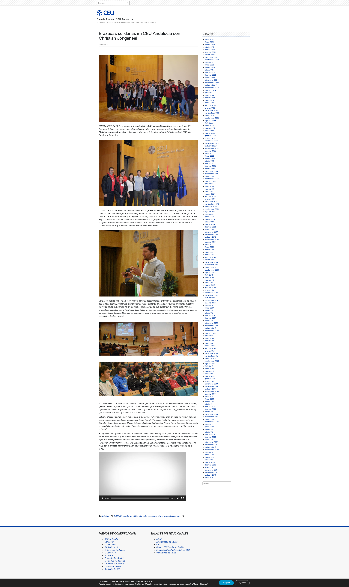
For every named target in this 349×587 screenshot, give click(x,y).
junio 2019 (209, 247)
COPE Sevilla (110, 544)
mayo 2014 (209, 401)
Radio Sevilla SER (112, 569)
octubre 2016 (210, 328)
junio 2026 (209, 42)
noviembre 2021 (211, 174)
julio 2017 (209, 305)
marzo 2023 (210, 133)
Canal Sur (109, 542)
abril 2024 (209, 100)
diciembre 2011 (211, 470)
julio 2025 (209, 62)
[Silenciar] (178, 498)
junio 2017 (209, 308)
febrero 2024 (210, 105)
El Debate (109, 555)
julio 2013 (209, 424)
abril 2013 (209, 432)
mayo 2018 (209, 280)
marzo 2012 (210, 462)
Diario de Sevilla (112, 547)
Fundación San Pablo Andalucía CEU (173, 550)
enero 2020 (210, 229)
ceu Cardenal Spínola (132, 516)
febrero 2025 (210, 75)
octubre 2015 (210, 358)
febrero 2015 (210, 379)
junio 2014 (209, 399)
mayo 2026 (210, 44)
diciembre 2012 (211, 442)
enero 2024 (210, 108)
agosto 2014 (210, 394)
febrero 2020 (210, 227)
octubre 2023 (210, 115)
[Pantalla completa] (182, 498)
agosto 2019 (210, 242)
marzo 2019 (210, 255)
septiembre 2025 (212, 60)
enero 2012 (209, 467)
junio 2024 (209, 95)
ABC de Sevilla (111, 539)
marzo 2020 (210, 224)
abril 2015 (209, 374)
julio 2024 (209, 93)
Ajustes (242, 582)
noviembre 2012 (211, 444)
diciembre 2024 (211, 80)
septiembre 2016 (212, 331)
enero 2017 (209, 320)
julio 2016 (209, 336)
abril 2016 (209, 343)
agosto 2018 (210, 272)
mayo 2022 (210, 158)
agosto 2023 (210, 120)
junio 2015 (209, 368)
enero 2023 (210, 138)
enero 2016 (209, 351)
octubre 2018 (210, 267)
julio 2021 (209, 184)
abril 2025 (209, 70)
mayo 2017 (209, 310)
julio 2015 (209, 366)
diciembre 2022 (211, 141)
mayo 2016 (209, 341)
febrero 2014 (210, 409)
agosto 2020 (210, 212)
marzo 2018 (210, 285)
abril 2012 (209, 460)
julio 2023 (209, 123)
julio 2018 (209, 275)
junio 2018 (209, 277)
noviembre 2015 (211, 356)
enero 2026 (210, 55)
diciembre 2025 (211, 57)
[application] (142, 476)
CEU (158, 544)
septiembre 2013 (212, 422)
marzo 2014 (210, 406)
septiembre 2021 (212, 179)
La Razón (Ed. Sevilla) (114, 563)
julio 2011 (209, 477)
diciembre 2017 (211, 293)
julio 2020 (209, 214)
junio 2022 (209, 156)
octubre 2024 (210, 85)
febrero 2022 (210, 166)
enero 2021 (209, 199)
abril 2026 (209, 47)
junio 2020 (209, 217)
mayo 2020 (210, 219)
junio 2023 (209, 125)
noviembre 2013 (211, 417)
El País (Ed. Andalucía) (115, 561)
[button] (142, 476)
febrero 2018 (210, 287)
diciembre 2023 (211, 110)
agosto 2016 (210, 333)
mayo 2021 (209, 189)
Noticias (105, 516)
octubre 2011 (210, 475)
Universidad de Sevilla (166, 553)
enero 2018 (209, 290)
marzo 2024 (210, 103)
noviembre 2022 (212, 143)
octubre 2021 (210, 176)
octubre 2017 (210, 298)
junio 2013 (209, 427)
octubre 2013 (210, 419)
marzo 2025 (210, 72)
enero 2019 (209, 260)
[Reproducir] (102, 498)
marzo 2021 (210, 194)
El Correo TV (110, 553)
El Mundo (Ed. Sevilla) (114, 558)
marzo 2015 (210, 376)
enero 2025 (210, 77)
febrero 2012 (210, 465)
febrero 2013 (210, 437)
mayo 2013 (209, 429)
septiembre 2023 (212, 118)
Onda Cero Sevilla (113, 566)
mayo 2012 (209, 457)
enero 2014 (209, 412)
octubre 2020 (210, 206)
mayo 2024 (210, 98)
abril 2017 (209, 313)
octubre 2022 (210, 146)
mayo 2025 (210, 67)
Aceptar (226, 582)
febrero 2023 (210, 136)
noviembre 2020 (212, 204)
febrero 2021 (210, 196)
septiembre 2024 (212, 87)
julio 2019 (209, 244)
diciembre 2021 (211, 171)
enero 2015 (209, 381)
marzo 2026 (210, 50)
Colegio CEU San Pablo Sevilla (170, 547)
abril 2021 (209, 191)
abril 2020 (209, 222)
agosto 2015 (210, 363)
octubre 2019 (210, 237)
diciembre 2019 (211, 232)
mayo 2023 (210, 128)
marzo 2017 (210, 315)
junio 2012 (209, 455)
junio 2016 (209, 338)
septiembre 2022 (212, 148)
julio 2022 (209, 153)
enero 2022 (210, 168)
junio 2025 (209, 65)
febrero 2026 (210, 52)
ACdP (159, 539)
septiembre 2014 (212, 391)
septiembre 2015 (212, 361)
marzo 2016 (210, 346)
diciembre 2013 (211, 414)
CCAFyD (117, 516)
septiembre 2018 (212, 270)
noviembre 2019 (211, 234)
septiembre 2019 (212, 239)
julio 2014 (209, 396)
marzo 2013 (210, 434)
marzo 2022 (210, 163)
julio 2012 (209, 452)
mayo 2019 (209, 249)
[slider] (140, 498)
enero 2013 (209, 439)
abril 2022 (209, 161)
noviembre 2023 (212, 113)
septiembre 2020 (212, 209)
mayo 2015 (209, 371)
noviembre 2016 (211, 325)
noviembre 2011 (211, 472)
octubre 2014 (210, 389)
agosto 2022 (210, 151)
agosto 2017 (210, 303)
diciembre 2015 (211, 353)
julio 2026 (209, 39)
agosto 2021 (210, 181)
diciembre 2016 (211, 323)
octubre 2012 (210, 447)
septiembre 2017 (212, 300)
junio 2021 (209, 186)
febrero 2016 (210, 348)
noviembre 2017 (211, 295)
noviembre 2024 (212, 82)
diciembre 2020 (211, 201)
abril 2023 (209, 131)
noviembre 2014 (211, 386)
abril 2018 (209, 282)
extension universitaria (153, 516)
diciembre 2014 (211, 384)
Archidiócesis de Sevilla (166, 542)
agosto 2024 (210, 90)
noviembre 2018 (211, 265)
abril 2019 (209, 252)
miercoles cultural (172, 516)
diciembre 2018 (211, 262)
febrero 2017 (210, 318)
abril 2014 (209, 404)
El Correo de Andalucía (115, 550)
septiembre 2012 (212, 449)
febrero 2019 (210, 257)
